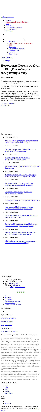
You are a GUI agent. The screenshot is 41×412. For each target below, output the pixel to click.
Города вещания (6, 325)
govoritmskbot (13, 283)
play (6, 386)
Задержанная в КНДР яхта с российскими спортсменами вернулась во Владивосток (19, 184)
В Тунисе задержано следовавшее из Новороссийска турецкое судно (17, 158)
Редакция (9, 31)
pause (6, 388)
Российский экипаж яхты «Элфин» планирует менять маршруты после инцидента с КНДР (20, 175)
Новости (8, 20)
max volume (9, 393)
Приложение (13, 54)
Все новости (5, 105)
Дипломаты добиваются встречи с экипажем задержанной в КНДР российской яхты (20, 233)
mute (6, 389)
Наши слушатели (6, 328)
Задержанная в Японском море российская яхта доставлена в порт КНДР (21, 216)
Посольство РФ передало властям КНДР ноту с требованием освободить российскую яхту (21, 225)
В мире (7, 61)
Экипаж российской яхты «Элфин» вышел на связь (22, 200)
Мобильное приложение (13, 304)
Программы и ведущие (14, 27)
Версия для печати (8, 103)
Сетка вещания (11, 29)
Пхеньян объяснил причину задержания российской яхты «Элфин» (18, 192)
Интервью (9, 25)
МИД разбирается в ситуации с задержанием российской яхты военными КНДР (20, 242)
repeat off (8, 403)
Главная (3, 57)
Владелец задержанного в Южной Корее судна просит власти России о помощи (21, 150)
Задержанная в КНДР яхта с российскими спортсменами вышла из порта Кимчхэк (19, 208)
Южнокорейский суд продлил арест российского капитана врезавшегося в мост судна (21, 141)
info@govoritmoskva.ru (17, 287)
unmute (7, 391)
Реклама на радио (7, 321)
